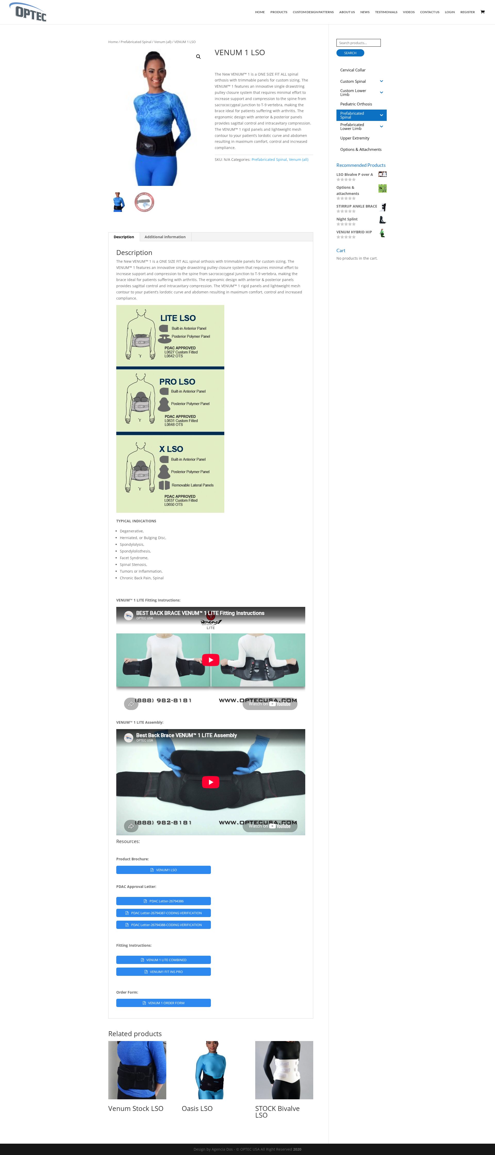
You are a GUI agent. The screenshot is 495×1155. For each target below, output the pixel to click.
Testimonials (386, 12)
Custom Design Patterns (313, 12)
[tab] (124, 237)
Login (450, 12)
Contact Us (429, 12)
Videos (409, 12)
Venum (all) (162, 41)
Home (260, 12)
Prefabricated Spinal (136, 41)
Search (350, 53)
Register (467, 12)
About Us (347, 12)
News (364, 12)
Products (278, 12)
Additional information (165, 236)
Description (124, 236)
